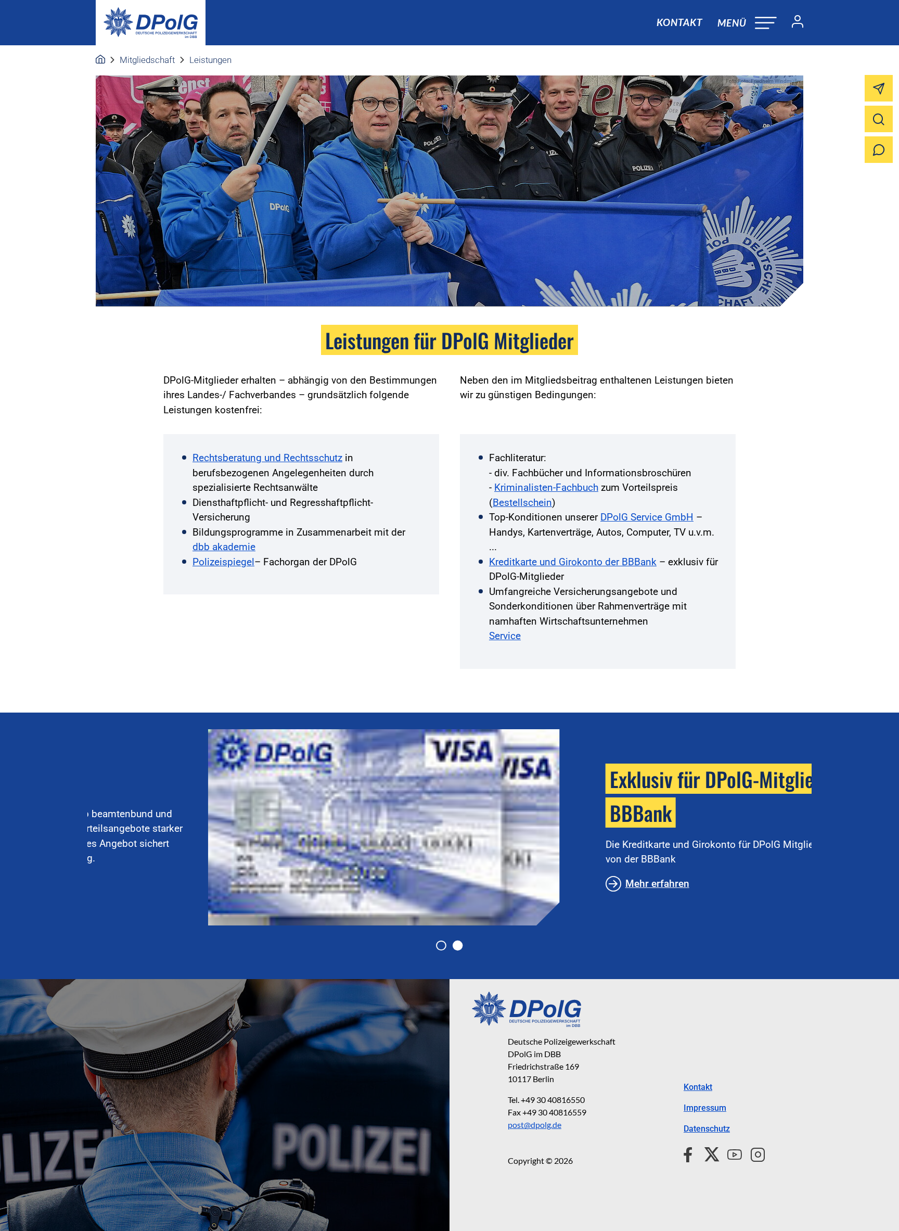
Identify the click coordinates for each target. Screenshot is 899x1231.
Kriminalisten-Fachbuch (546, 487)
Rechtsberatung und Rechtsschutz (267, 458)
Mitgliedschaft (147, 60)
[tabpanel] (449, 827)
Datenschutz (707, 1129)
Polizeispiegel (223, 562)
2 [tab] (458, 945)
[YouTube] (730, 1152)
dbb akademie (223, 547)
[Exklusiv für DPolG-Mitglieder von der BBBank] (263, 827)
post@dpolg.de (534, 1125)
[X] (708, 1152)
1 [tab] (441, 945)
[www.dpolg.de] (100, 60)
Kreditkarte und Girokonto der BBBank (573, 562)
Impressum (705, 1108)
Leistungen (210, 60)
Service (505, 636)
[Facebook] (690, 1152)
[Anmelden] (793, 22)
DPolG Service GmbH (646, 517)
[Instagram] (753, 1152)
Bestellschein (522, 503)
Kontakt (679, 22)
